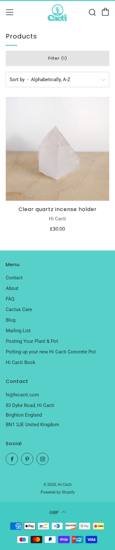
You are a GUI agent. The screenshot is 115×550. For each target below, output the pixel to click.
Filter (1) (57, 58)
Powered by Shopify (58, 492)
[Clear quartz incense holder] (57, 149)
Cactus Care (19, 309)
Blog (10, 320)
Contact (14, 278)
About (12, 288)
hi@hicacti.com (22, 395)
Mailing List (18, 331)
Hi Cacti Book (20, 362)
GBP (54, 512)
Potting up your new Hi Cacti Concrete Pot (51, 352)
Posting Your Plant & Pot (32, 341)
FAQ (10, 299)
